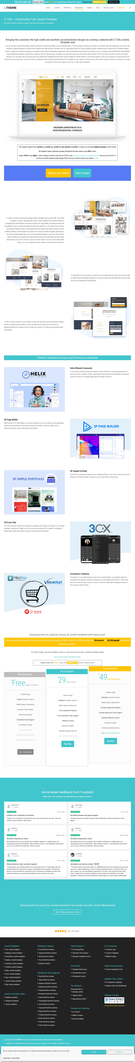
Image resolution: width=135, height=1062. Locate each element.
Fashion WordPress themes (47, 990)
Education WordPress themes (48, 987)
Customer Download (112, 953)
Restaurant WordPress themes (48, 994)
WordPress (67, 8)
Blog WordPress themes (46, 976)
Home (48, 8)
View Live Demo (58, 173)
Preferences (119, 1052)
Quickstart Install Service (112, 733)
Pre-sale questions (78, 949)
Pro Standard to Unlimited (114, 982)
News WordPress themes (47, 980)
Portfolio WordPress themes (48, 1015)
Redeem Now (113, 2)
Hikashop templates (11, 997)
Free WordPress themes (46, 949)
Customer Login (108, 8)
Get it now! (82, 173)
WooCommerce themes (46, 956)
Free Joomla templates (12, 949)
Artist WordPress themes (47, 1004)
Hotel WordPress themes (47, 997)
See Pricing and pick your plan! (67, 912)
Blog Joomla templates (12, 984)
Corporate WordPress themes (48, 1008)
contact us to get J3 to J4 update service (86, 156)
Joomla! (56, 8)
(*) (82, 989)
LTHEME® (19, 1040)
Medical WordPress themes (47, 1011)
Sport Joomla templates (12, 977)
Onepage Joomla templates (13, 953)
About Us (38, 1040)
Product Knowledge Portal (114, 969)
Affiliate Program (77, 1015)
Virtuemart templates (12, 1001)
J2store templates (11, 1004)
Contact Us (121, 8)
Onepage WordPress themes (48, 953)
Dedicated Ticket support (80, 953)
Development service (79, 976)
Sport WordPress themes (47, 1025)
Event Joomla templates (12, 974)
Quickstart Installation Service (81, 956)
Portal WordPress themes (47, 960)
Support (89, 8)
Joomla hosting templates (13, 981)
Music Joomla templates (13, 970)
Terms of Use (47, 1040)
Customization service (79, 973)
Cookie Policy (7, 1058)
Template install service (79, 969)
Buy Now (67, 744)
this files (96, 158)
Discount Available (78, 1019)
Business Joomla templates (13, 960)
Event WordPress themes (47, 1022)
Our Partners (76, 1012)
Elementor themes (44, 963)
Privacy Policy (16, 1058)
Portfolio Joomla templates (13, 967)
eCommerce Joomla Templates (15, 956)
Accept (94, 1052)
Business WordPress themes (48, 983)
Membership (79, 8)
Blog (97, 8)
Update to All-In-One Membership (116, 986)
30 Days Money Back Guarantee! (114, 1006)
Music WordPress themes (47, 1018)
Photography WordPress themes (49, 1001)
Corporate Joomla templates (14, 963)
